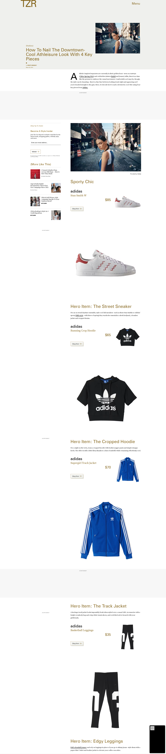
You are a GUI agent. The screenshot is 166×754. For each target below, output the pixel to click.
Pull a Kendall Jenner (79, 747)
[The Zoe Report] (28, 3)
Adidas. (85, 87)
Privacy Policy (35, 156)
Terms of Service (56, 155)
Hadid (113, 76)
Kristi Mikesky (32, 65)
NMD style (79, 315)
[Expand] (151, 727)
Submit (34, 152)
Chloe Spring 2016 (86, 76)
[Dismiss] (163, 727)
